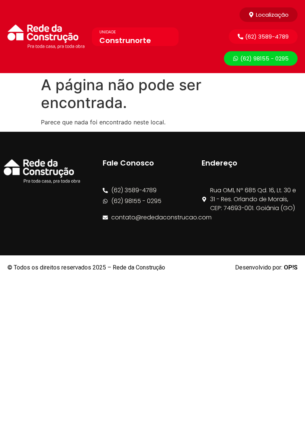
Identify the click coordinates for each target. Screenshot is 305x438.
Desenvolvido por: (266, 267)
